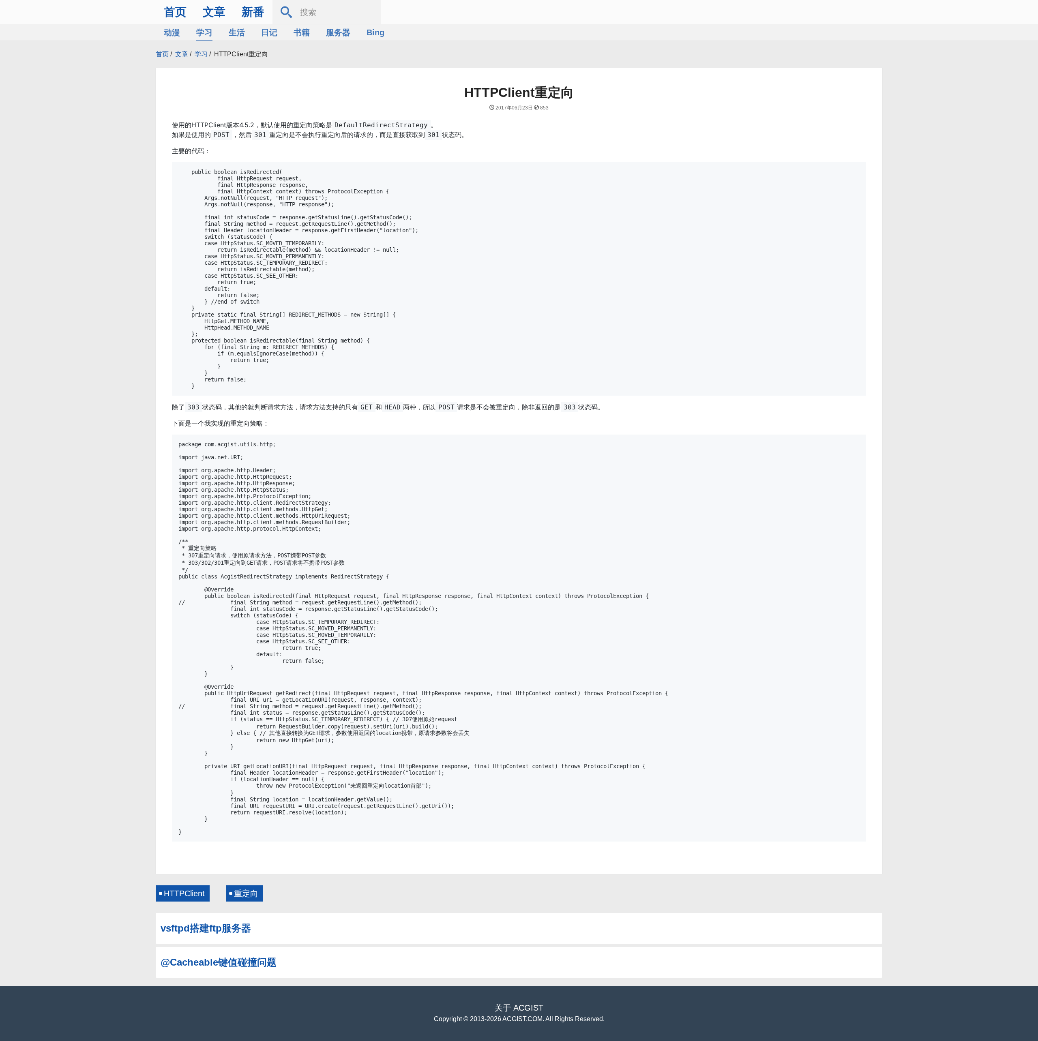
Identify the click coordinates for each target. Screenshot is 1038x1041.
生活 (237, 32)
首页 (175, 12)
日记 (269, 32)
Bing (375, 32)
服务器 (338, 32)
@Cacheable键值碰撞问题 (219, 962)
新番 (253, 12)
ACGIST (528, 1007)
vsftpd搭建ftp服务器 (206, 928)
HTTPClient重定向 (241, 54)
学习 (204, 32)
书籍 (302, 32)
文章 (214, 12)
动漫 (172, 32)
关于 (503, 1007)
